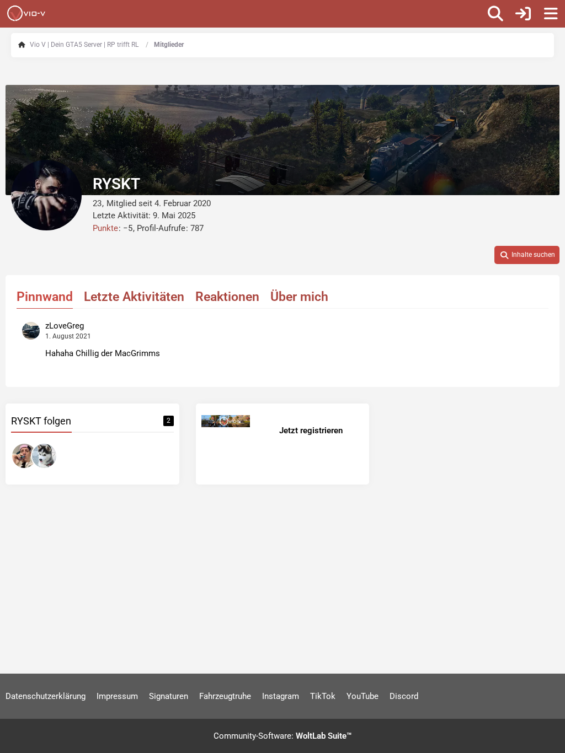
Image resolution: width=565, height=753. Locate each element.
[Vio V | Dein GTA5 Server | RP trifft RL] (26, 13)
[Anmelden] (523, 14)
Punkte (105, 228)
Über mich (299, 296)
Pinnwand (45, 296)
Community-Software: (282, 736)
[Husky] (44, 456)
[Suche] (495, 14)
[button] (526, 255)
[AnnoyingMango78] (24, 456)
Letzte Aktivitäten (134, 296)
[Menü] (551, 14)
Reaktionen (227, 296)
